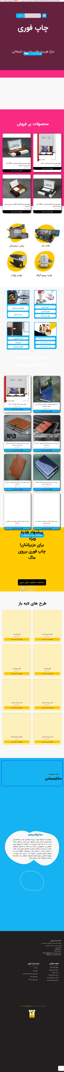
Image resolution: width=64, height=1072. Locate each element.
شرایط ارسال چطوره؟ (53, 970)
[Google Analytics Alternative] (17, 1)
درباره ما (36, 968)
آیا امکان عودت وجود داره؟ (52, 980)
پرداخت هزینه (55, 972)
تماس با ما (35, 971)
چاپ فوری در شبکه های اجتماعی (31, 974)
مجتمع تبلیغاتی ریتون (26, 1006)
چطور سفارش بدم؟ (54, 967)
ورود (40, 54)
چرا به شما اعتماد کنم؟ (53, 975)
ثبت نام (35, 54)
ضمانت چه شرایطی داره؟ (52, 978)
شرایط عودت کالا (34, 977)
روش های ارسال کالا (33, 980)
